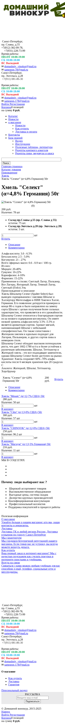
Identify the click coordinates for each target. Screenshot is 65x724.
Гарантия (13, 684)
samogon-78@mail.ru (16, 69)
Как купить (15, 678)
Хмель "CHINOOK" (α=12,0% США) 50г (25, 428)
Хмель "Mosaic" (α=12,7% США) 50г (23, 396)
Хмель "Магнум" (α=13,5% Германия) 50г (26, 444)
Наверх (5, 711)
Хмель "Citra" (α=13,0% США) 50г (21, 412)
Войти (5, 104)
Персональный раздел (14, 690)
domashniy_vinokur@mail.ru (20, 66)
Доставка (13, 681)
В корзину (7, 409)
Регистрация (17, 104)
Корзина (6, 107)
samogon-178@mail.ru (16, 101)
